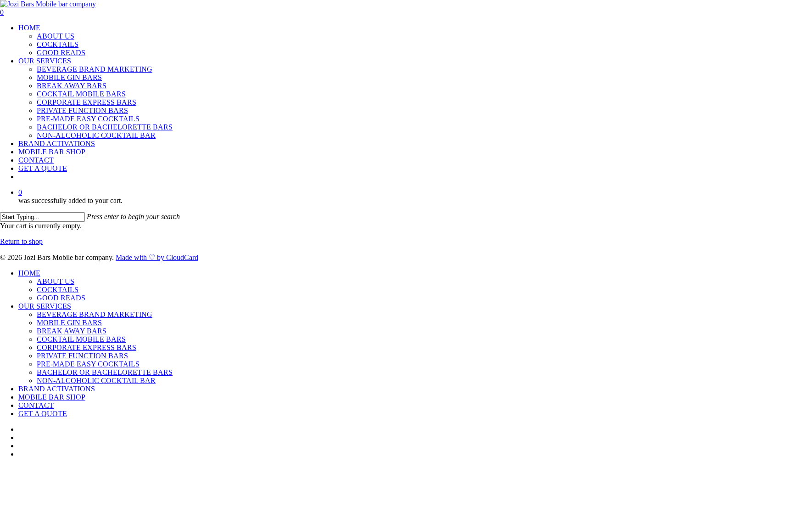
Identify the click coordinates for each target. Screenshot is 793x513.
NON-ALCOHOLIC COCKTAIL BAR (96, 135)
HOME (29, 28)
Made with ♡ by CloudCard (157, 257)
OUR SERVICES (44, 61)
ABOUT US (55, 36)
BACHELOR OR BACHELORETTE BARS (105, 127)
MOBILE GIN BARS (69, 77)
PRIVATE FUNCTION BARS (82, 110)
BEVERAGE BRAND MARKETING (94, 69)
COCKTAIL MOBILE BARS (81, 94)
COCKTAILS (57, 44)
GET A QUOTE (42, 168)
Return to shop (21, 241)
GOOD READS (61, 52)
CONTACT (36, 160)
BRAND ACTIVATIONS (56, 143)
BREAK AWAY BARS (71, 86)
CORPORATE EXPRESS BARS (86, 102)
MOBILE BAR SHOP (51, 152)
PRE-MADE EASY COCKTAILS (88, 119)
